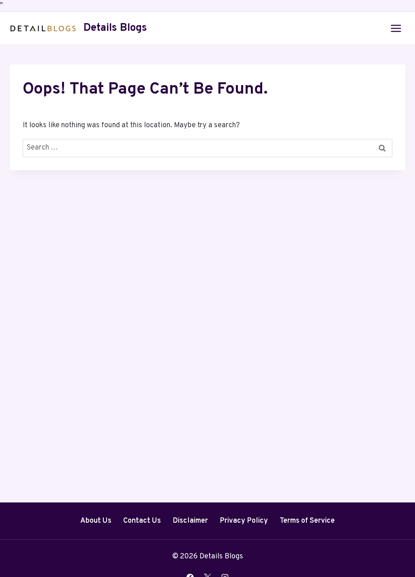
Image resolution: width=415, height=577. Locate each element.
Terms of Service (307, 521)
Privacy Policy (244, 521)
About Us (95, 521)
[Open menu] (395, 28)
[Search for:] (207, 147)
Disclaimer (190, 521)
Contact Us (142, 521)
